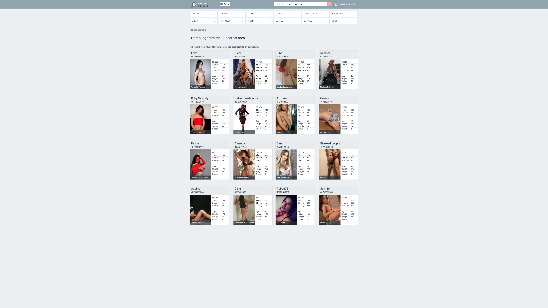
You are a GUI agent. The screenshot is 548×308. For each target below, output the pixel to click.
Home (193, 30)
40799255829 (197, 56)
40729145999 (197, 147)
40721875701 (326, 102)
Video (334, 21)
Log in (348, 4)
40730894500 (283, 147)
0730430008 (240, 192)
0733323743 (326, 56)
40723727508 (241, 147)
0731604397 (282, 102)
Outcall (308, 21)
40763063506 (326, 192)
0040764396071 (284, 56)
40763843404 (241, 102)
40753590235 (283, 192)
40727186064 (326, 147)
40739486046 (197, 192)
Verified (279, 21)
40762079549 (197, 102)
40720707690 (241, 56)
